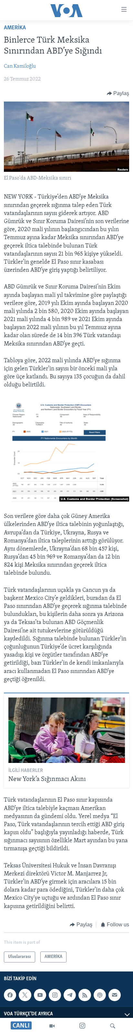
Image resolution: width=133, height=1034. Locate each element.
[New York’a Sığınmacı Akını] (66, 730)
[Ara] (112, 1026)
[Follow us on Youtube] (40, 995)
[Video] (52, 1026)
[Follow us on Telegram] (70, 995)
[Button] (118, 93)
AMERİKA (15, 28)
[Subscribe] (114, 995)
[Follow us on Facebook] (10, 995)
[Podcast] (100, 995)
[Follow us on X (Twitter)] (25, 995)
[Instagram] (82, 1026)
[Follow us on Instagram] (55, 995)
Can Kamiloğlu (20, 66)
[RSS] (84, 995)
